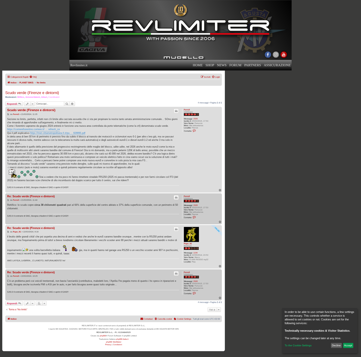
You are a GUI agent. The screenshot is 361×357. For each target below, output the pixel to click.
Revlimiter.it (78, 65)
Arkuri (44, 97)
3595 (195, 119)
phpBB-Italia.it (122, 339)
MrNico (20, 97)
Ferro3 (187, 110)
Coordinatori (53, 97)
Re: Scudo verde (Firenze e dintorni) (31, 196)
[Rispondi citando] (176, 111)
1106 (195, 253)
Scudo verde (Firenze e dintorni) (32, 93)
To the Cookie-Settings (298, 345)
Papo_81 (188, 244)
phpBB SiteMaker (113, 342)
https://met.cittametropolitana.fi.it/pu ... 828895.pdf (57, 133)
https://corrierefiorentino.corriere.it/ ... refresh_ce (33, 129)
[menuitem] (33, 77)
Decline (336, 345)
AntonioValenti (32, 97)
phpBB (103, 336)
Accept (348, 345)
